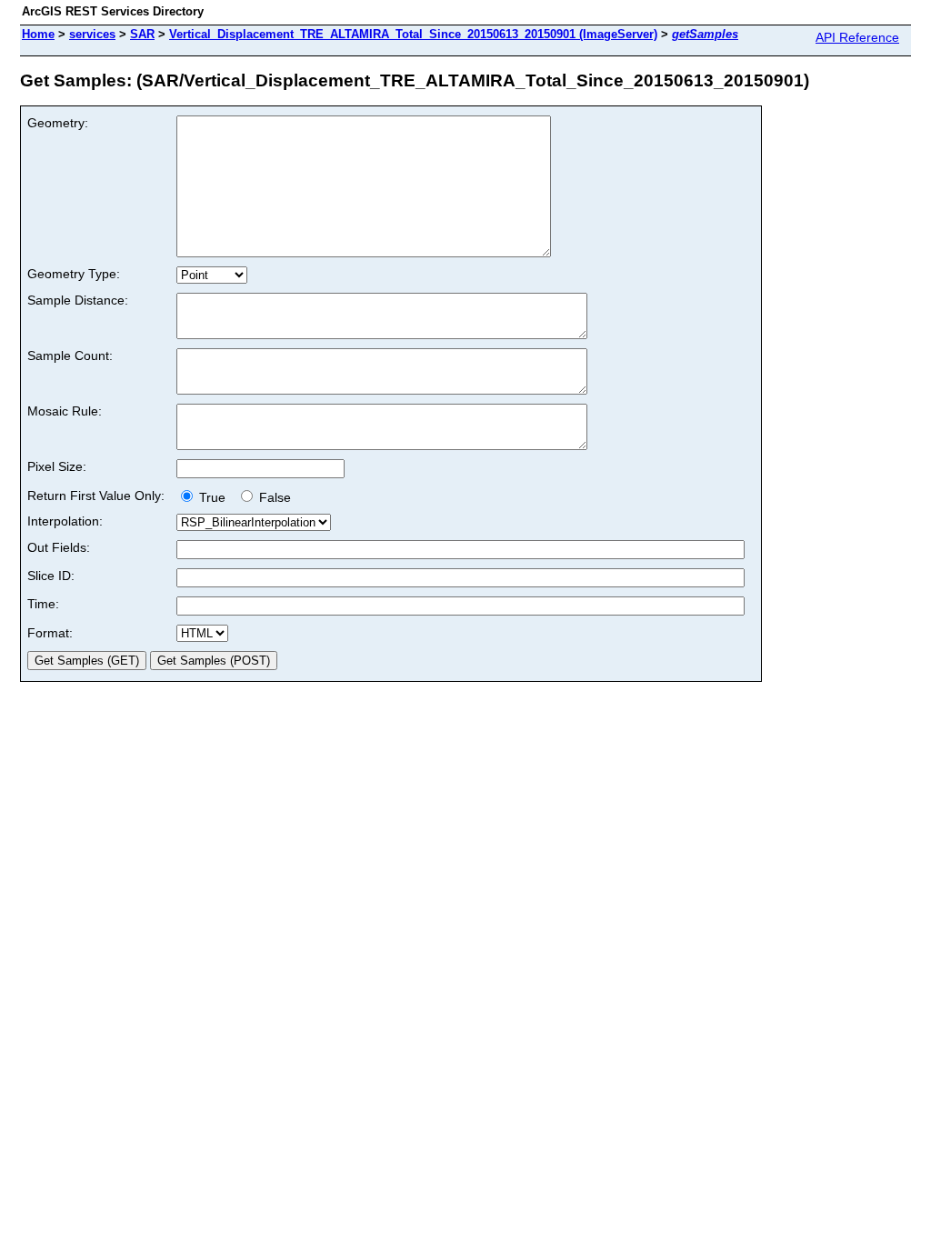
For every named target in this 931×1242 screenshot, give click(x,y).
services (92, 34)
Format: (50, 633)
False (273, 497)
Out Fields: (58, 547)
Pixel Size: (56, 466)
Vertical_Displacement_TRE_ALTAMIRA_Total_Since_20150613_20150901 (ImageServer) (413, 34)
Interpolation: (65, 521)
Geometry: (57, 122)
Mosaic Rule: (64, 411)
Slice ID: (51, 575)
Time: (43, 603)
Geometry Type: (73, 273)
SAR (142, 34)
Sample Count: (70, 355)
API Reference (857, 37)
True (214, 497)
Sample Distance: (77, 300)
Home (38, 34)
